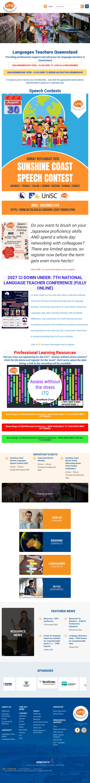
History (4, 719)
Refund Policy (58, 714)
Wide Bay (36, 719)
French (21, 721)
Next (85, 28)
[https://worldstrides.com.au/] (34, 682)
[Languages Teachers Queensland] (10, 7)
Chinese (22, 733)
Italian (21, 727)
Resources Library (59, 729)
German (22, 719)
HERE (38, 344)
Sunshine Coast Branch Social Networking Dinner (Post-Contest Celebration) (73, 463)
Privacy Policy (38, 769)
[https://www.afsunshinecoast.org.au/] (76, 684)
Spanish (22, 724)
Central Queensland (40, 722)
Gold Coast (37, 728)
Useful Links (57, 740)
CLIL (20, 735)
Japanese (22, 716)
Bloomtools (48, 771)
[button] (45, 65)
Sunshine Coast (39, 725)
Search (82, 6)
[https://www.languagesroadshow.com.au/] (55, 684)
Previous (5, 28)
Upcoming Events (59, 711)
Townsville (37, 716)
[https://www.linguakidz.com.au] (13, 684)
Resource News (18, 632)
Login (50, 6)
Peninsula (37, 714)
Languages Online (8, 739)
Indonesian (23, 730)
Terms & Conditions (25, 769)
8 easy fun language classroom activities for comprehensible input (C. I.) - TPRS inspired (52, 641)
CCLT (21, 738)
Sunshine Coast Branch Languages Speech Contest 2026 (19, 460)
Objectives (5, 711)
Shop (55, 726)
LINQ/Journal (58, 732)
